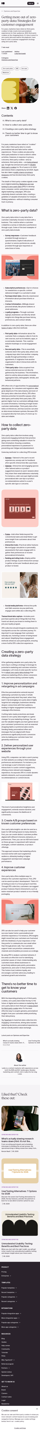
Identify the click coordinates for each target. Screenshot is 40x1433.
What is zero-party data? (16, 121)
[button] (6, 1275)
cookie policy (19, 1421)
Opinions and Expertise (9, 60)
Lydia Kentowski (20, 53)
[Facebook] (15, 108)
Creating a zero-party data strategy (20, 129)
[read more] (20, 1143)
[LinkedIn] (8, 108)
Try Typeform (6, 1020)
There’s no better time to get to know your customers (21, 134)
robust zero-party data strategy (17, 672)
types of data (6, 328)
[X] (12, 108)
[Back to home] (3, 3)
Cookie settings (20, 1428)
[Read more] (15, 1043)
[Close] (37, 1409)
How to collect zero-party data (18, 125)
